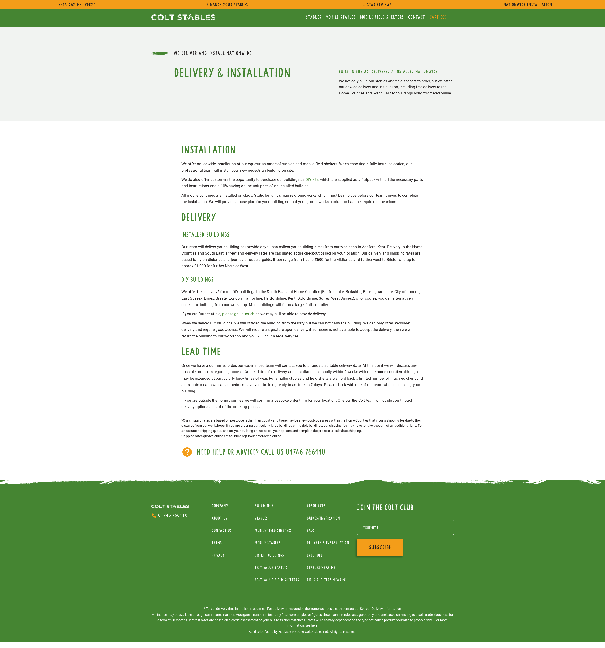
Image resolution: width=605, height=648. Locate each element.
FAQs (311, 530)
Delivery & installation (328, 543)
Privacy (218, 555)
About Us (220, 518)
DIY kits (312, 179)
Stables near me (321, 567)
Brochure (315, 555)
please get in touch (238, 314)
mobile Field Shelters (382, 17)
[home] (183, 17)
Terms (217, 543)
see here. (311, 625)
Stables (314, 17)
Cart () (438, 17)
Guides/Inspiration (323, 518)
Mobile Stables (341, 17)
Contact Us (222, 530)
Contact (416, 17)
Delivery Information (386, 608)
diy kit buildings (269, 555)
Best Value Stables (271, 567)
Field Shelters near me (327, 580)
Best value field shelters (277, 580)
